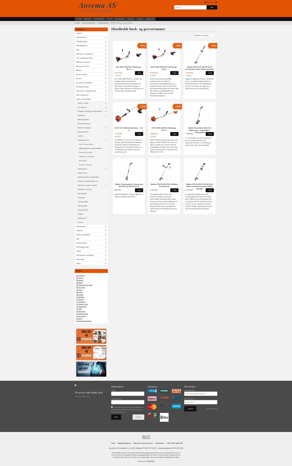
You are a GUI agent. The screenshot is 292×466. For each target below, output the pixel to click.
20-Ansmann (81, 316)
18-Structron (81, 311)
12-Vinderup (80, 302)
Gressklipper (82, 107)
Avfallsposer (82, 218)
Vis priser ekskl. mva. (82, 396)
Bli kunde (87, 19)
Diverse (79, 78)
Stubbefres (81, 115)
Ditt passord (188, 399)
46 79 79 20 (150, 448)
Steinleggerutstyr (83, 120)
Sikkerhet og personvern (143, 443)
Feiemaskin (81, 198)
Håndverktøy (80, 226)
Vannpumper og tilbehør (85, 255)
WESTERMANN (81, 46)
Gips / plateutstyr (82, 95)
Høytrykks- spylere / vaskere (87, 185)
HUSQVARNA (81, 37)
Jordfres (80, 136)
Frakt (113, 443)
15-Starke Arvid (82, 304)
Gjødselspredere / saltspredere (88, 177)
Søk (212, 7)
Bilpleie (79, 70)
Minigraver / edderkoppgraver (88, 181)
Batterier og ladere (83, 62)
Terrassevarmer (83, 210)
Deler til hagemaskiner (86, 144)
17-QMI (79, 309)
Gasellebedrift (99, 19)
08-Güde (79, 292)
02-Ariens (79, 278)
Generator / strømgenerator (86, 91)
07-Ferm (79, 290)
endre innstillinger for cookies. (169, 457)
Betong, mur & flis (82, 66)
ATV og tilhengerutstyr (84, 58)
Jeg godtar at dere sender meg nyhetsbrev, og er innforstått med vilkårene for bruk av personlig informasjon (127, 409)
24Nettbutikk (150, 461)
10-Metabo (80, 297)
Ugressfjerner (82, 194)
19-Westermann (82, 314)
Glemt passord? (212, 409)
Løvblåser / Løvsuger (85, 189)
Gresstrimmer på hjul (85, 152)
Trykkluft (79, 231)
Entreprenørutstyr (82, 87)
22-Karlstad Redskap (83, 321)
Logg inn (140, 19)
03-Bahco (79, 280)
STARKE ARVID (81, 42)
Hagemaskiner (82, 169)
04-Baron (79, 283)
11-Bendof (80, 299)
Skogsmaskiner (81, 243)
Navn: (113, 390)
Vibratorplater (82, 206)
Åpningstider (120, 19)
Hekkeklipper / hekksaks (86, 157)
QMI (77, 50)
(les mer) (122, 412)
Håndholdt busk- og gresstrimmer (90, 148)
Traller (78, 251)
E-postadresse (189, 390)
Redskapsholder (83, 132)
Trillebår (80, 214)
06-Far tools (80, 287)
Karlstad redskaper (84, 124)
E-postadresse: (116, 399)
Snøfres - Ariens (83, 103)
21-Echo (79, 319)
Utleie (78, 263)
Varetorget (80, 259)
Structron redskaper (84, 128)
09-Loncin (79, 295)
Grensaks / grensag (85, 165)
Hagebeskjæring (83, 140)
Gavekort (130, 19)
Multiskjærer (83, 161)
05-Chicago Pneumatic (84, 285)
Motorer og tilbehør (83, 235)
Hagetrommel (82, 173)
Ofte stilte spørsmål (175, 443)
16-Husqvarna (81, 307)
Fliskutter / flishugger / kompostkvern (90, 111)
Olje (77, 239)
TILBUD (79, 33)
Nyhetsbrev (159, 443)
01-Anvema (80, 275)
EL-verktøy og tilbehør (84, 83)
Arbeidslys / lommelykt (84, 54)
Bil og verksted (81, 74)
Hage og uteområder (83, 99)
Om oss (109, 19)
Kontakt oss (150, 19)
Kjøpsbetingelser (124, 443)
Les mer (138, 417)
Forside (78, 19)
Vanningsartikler (83, 202)
